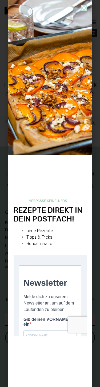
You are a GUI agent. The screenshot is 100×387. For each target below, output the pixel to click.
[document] (50, 193)
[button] (84, 8)
